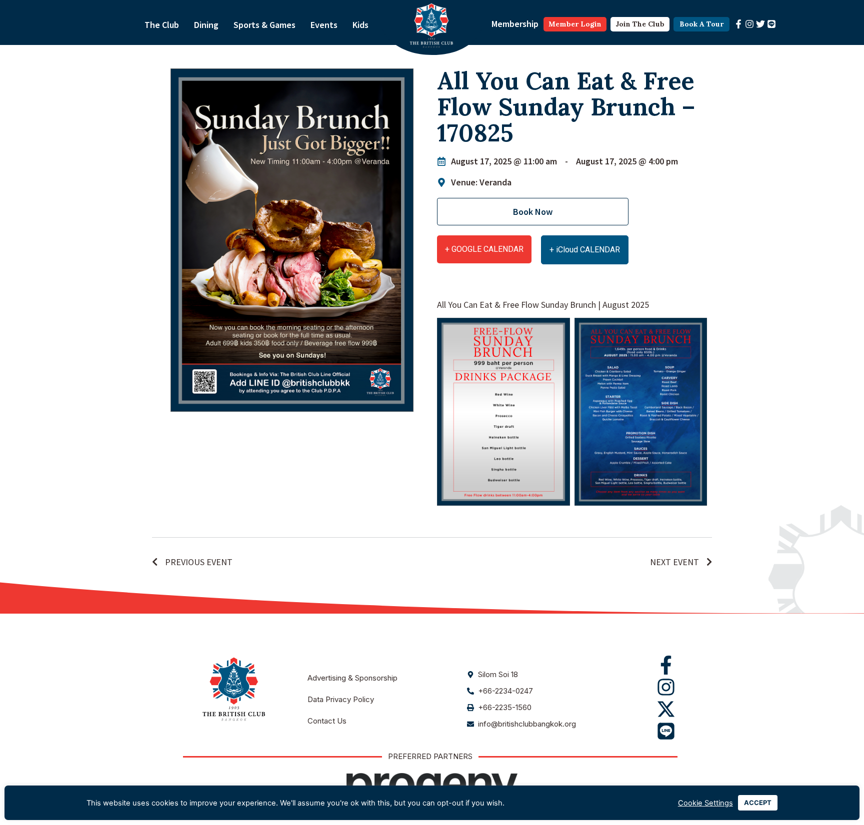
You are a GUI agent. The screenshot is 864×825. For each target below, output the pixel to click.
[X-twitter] (666, 709)
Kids (360, 24)
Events (324, 24)
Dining (206, 24)
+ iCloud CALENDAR (585, 249)
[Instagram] (749, 24)
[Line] (771, 24)
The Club (161, 24)
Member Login (575, 23)
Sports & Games (265, 24)
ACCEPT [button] (758, 803)
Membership (515, 23)
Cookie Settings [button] (705, 803)
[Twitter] (761, 24)
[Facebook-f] (739, 24)
